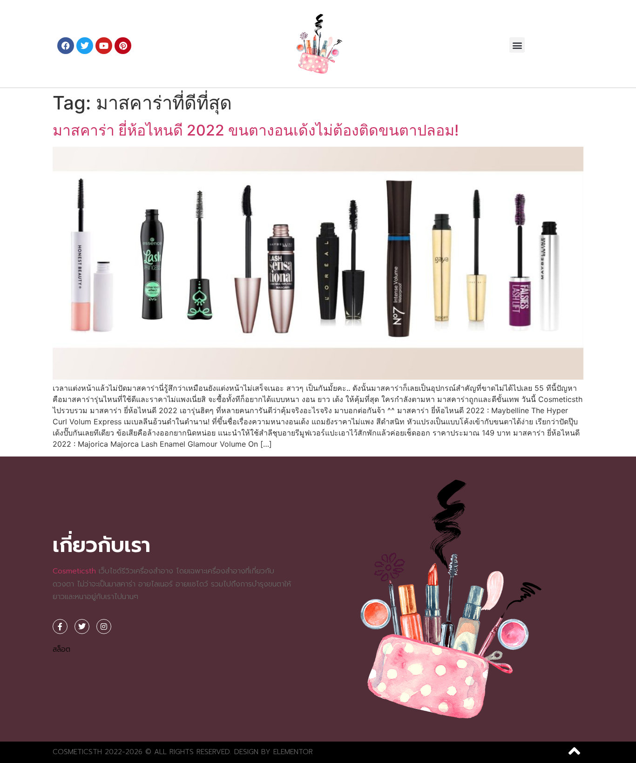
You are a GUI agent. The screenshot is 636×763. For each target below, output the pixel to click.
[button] (517, 45)
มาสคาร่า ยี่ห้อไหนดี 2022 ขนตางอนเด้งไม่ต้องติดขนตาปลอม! (256, 130)
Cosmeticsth (74, 571)
